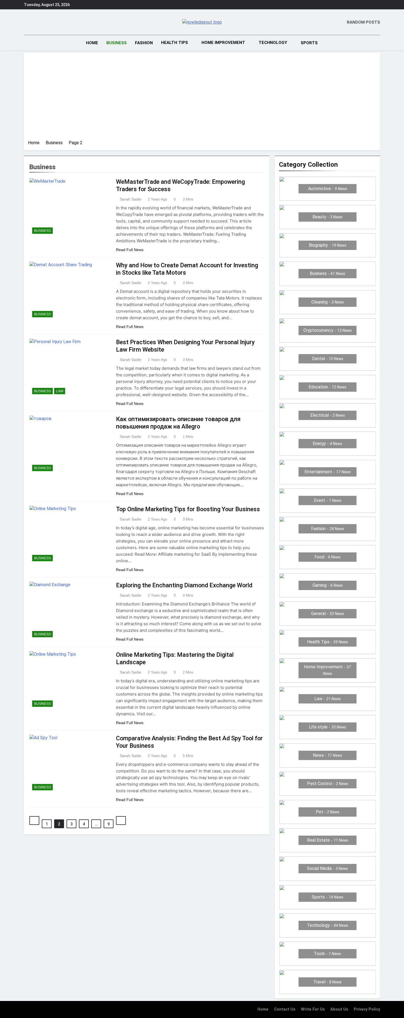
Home (92, 42)
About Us (339, 1009)
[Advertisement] (202, 98)
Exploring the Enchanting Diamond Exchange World (184, 585)
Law (59, 391)
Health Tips (174, 42)
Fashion (144, 42)
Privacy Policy (367, 1009)
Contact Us (284, 1009)
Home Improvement (223, 42)
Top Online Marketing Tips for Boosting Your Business (188, 509)
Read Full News (129, 249)
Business (116, 42)
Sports (309, 42)
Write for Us (313, 1009)
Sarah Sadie (130, 199)
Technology (273, 42)
